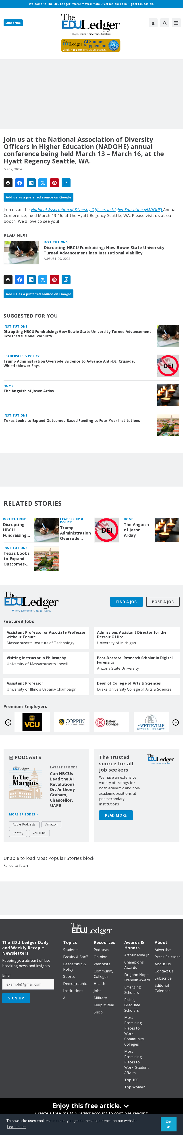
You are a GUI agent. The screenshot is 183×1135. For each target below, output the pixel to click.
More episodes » (23, 814)
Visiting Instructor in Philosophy (36, 658)
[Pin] (54, 182)
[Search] (164, 22)
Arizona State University (118, 668)
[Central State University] (77, 722)
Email (6, 975)
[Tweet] (42, 182)
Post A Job (163, 601)
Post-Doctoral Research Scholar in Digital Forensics (135, 660)
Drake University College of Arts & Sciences (134, 689)
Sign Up (16, 998)
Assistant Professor (25, 683)
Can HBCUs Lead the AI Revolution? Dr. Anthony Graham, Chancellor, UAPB (62, 789)
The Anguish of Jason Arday (29, 391)
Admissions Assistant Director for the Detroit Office (131, 634)
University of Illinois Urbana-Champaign (41, 689)
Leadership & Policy (22, 356)
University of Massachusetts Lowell (37, 663)
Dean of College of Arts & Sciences (129, 683)
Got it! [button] (169, 1124)
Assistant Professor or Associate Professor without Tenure (46, 634)
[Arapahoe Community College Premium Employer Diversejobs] (37, 722)
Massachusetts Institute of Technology (40, 642)
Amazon (51, 824)
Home (8, 386)
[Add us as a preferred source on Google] (66, 182)
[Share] (19, 182)
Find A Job (126, 601)
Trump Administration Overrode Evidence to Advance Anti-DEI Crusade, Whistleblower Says (69, 363)
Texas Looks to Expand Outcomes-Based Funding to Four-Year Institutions (72, 420)
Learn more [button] (16, 1127)
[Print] (8, 182)
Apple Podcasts (24, 824)
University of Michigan (116, 642)
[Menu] (176, 22)
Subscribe (13, 23)
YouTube (39, 833)
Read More (116, 815)
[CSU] (156, 722)
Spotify (18, 833)
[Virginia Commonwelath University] (117, 722)
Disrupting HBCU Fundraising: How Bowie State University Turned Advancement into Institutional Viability (104, 250)
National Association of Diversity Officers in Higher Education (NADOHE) (97, 209)
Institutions (56, 242)
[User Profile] (153, 22)
